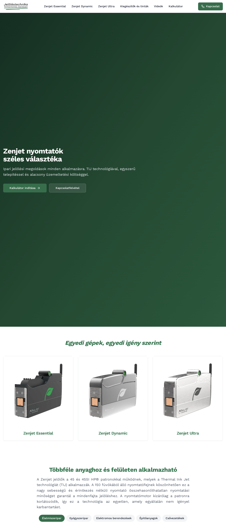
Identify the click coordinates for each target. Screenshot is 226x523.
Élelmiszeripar (51, 518)
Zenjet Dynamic (82, 6)
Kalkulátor (176, 6)
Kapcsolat (213, 6)
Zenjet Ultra (106, 6)
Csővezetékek (175, 518)
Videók (158, 6)
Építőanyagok (148, 518)
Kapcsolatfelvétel (67, 188)
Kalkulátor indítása (22, 188)
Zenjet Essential (55, 6)
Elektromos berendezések (114, 518)
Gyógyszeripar (78, 518)
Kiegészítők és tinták (134, 6)
